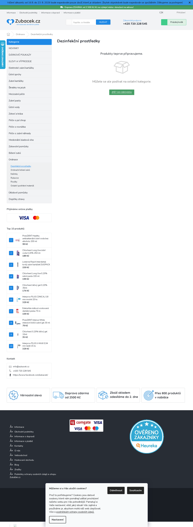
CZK (161, 12)
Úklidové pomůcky (18, 192)
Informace (11, 12)
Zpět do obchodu (122, 92)
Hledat (103, 22)
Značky (17, 469)
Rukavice (15, 178)
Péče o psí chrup (17, 120)
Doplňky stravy (17, 199)
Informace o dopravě (50, 12)
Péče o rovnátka (17, 126)
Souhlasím (135, 490)
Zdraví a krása (16, 113)
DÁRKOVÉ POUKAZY (20, 54)
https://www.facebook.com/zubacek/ (30, 375)
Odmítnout (116, 490)
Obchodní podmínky (28, 12)
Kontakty (18, 445)
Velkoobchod (20, 455)
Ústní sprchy (15, 74)
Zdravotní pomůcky (19, 146)
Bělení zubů (15, 153)
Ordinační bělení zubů (20, 170)
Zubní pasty (15, 100)
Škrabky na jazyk (17, 87)
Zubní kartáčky (16, 81)
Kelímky (14, 174)
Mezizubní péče (17, 94)
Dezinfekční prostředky (21, 166)
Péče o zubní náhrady (20, 133)
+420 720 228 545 (22, 370)
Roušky (14, 181)
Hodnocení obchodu (24, 460)
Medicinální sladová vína (21, 139)
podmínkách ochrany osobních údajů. (75, 512)
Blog (16, 464)
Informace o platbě (72, 12)
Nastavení (57, 519)
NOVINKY (14, 48)
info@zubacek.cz (21, 366)
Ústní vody (14, 107)
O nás (17, 450)
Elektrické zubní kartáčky (21, 67)
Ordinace (13, 159)
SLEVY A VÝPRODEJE (20, 61)
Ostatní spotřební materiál (22, 185)
